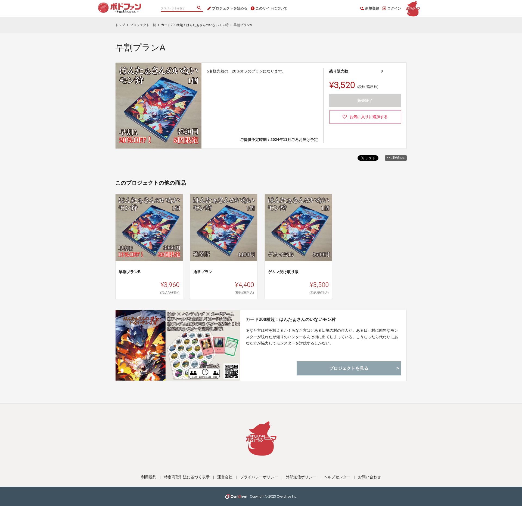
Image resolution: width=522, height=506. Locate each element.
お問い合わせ (369, 477)
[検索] (200, 8)
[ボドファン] (125, 5)
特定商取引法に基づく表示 (187, 477)
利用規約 (148, 477)
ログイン (394, 8)
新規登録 (372, 8)
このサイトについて (271, 8)
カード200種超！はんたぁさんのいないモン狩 (291, 319)
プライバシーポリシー (259, 477)
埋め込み (398, 158)
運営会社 (224, 477)
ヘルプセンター (337, 477)
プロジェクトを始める (229, 8)
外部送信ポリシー (301, 477)
